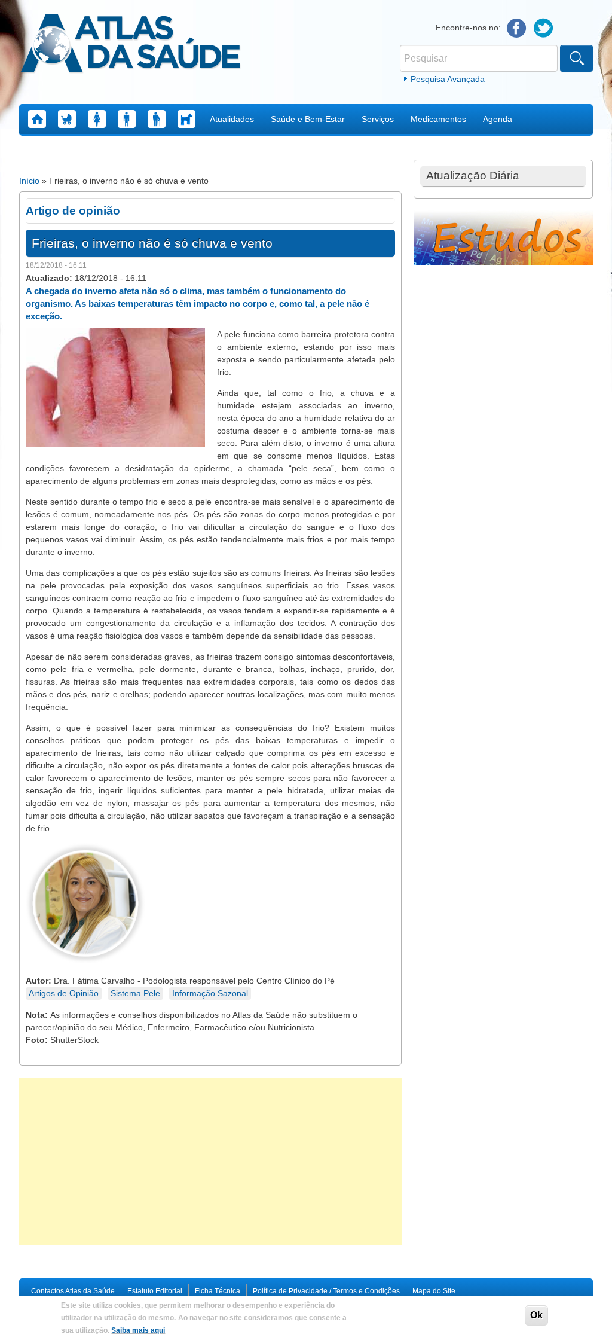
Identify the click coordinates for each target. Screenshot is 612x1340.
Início (29, 180)
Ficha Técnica (217, 1291)
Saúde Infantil (67, 119)
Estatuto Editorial (154, 1291)
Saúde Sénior (157, 119)
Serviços (378, 119)
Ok (536, 1315)
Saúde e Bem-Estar (308, 119)
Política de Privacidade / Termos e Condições (326, 1291)
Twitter (543, 28)
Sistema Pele (135, 993)
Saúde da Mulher (97, 119)
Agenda (497, 119)
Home (37, 119)
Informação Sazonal (210, 993)
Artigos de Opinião (64, 993)
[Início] (130, 45)
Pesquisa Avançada (448, 79)
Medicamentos (438, 119)
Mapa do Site (433, 1291)
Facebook (516, 28)
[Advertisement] (210, 1161)
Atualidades (232, 119)
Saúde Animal (186, 119)
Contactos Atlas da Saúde (73, 1291)
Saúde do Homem (127, 119)
